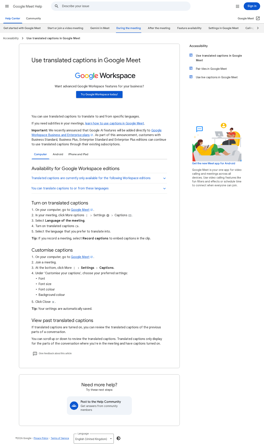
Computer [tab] (40, 154)
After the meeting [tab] (159, 28)
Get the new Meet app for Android (213, 163)
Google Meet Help (27, 6)
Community (33, 18)
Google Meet (80, 210)
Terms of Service (60, 438)
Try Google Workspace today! (99, 94)
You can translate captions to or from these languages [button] (70, 188)
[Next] (256, 28)
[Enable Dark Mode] (118, 438)
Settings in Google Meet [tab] (223, 28)
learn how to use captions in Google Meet (114, 123)
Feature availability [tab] (189, 28)
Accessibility (198, 46)
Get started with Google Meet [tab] (22, 28)
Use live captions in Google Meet (217, 77)
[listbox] (94, 439)
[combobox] (126, 6)
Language (83, 433)
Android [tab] (58, 154)
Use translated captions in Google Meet (219, 58)
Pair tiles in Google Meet (211, 69)
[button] (7, 6)
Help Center (12, 18)
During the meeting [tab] (128, 28)
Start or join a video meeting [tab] (65, 28)
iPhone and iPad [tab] (78, 154)
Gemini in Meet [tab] (99, 28)
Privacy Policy (41, 438)
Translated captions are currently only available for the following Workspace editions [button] (91, 178)
